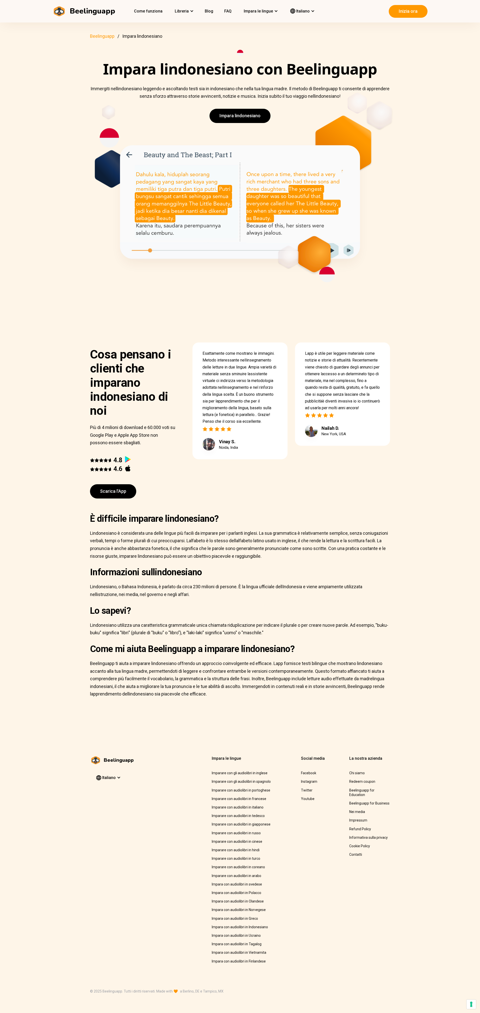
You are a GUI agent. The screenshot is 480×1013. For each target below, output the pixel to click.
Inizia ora (408, 11)
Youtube (307, 799)
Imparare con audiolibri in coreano (238, 867)
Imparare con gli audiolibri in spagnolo (241, 782)
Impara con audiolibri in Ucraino (236, 936)
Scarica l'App (113, 491)
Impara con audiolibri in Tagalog (237, 944)
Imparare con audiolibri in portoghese (241, 790)
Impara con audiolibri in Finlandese (239, 961)
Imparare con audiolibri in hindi (236, 850)
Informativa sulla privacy (368, 838)
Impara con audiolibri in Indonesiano (240, 927)
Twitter (306, 790)
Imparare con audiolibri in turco (236, 858)
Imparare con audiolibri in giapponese (241, 824)
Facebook (308, 773)
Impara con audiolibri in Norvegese (239, 910)
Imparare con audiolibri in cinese (237, 842)
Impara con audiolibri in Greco (235, 918)
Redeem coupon (362, 782)
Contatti (355, 854)
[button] (184, 11)
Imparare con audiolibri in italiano (238, 807)
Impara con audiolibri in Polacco (236, 893)
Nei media (357, 812)
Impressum (358, 820)
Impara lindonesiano (240, 115)
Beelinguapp (102, 36)
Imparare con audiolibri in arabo (236, 876)
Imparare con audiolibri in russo (236, 833)
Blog (209, 11)
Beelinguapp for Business (369, 803)
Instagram (309, 782)
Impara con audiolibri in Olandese (238, 901)
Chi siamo (357, 773)
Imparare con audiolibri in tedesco (238, 816)
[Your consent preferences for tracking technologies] (471, 1004)
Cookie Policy (359, 846)
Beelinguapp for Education (361, 792)
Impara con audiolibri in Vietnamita (239, 952)
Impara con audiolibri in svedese (237, 884)
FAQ (228, 11)
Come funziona (148, 11)
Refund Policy (360, 829)
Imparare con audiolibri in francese (239, 799)
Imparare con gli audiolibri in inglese (240, 773)
